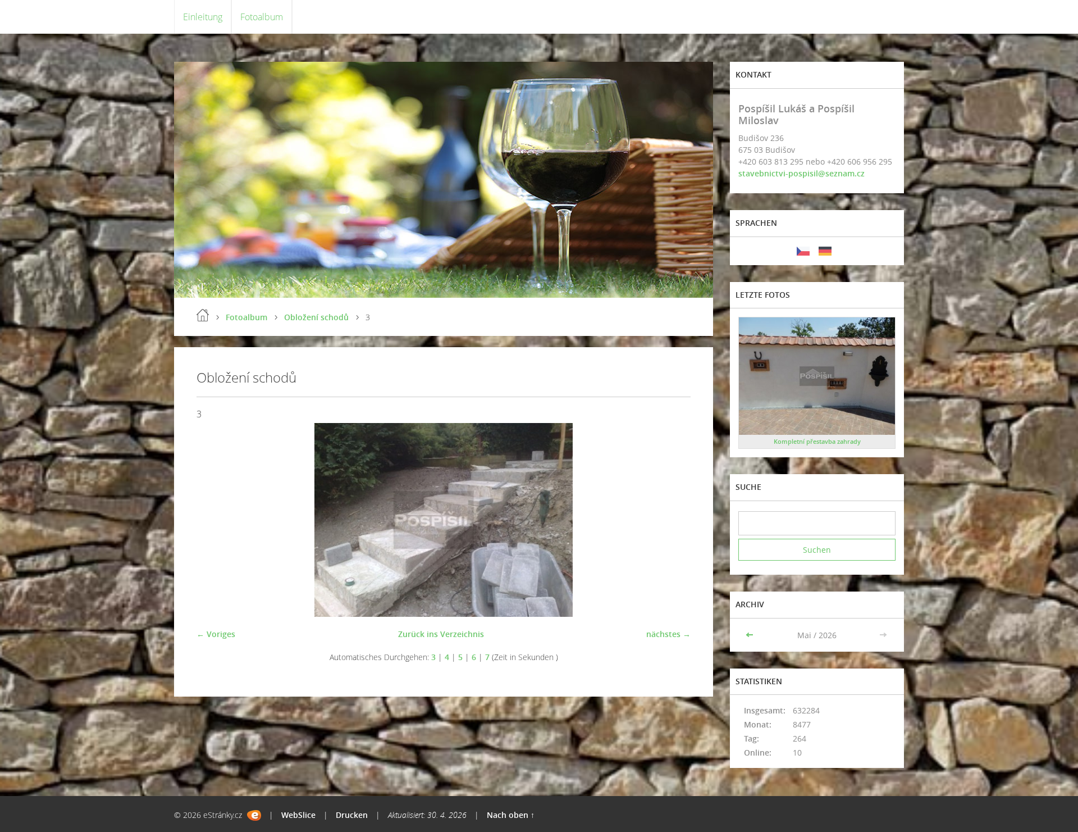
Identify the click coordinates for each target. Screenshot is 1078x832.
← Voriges (216, 634)
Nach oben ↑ (511, 815)
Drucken (352, 815)
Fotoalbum (261, 17)
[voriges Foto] (214, 520)
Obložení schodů (316, 317)
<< (750, 635)
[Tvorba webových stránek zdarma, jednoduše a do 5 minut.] (254, 815)
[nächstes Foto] (672, 520)
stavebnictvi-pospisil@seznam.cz (801, 173)
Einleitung (202, 17)
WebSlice (298, 815)
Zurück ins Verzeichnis (441, 634)
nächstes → (668, 634)
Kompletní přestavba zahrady (817, 441)
